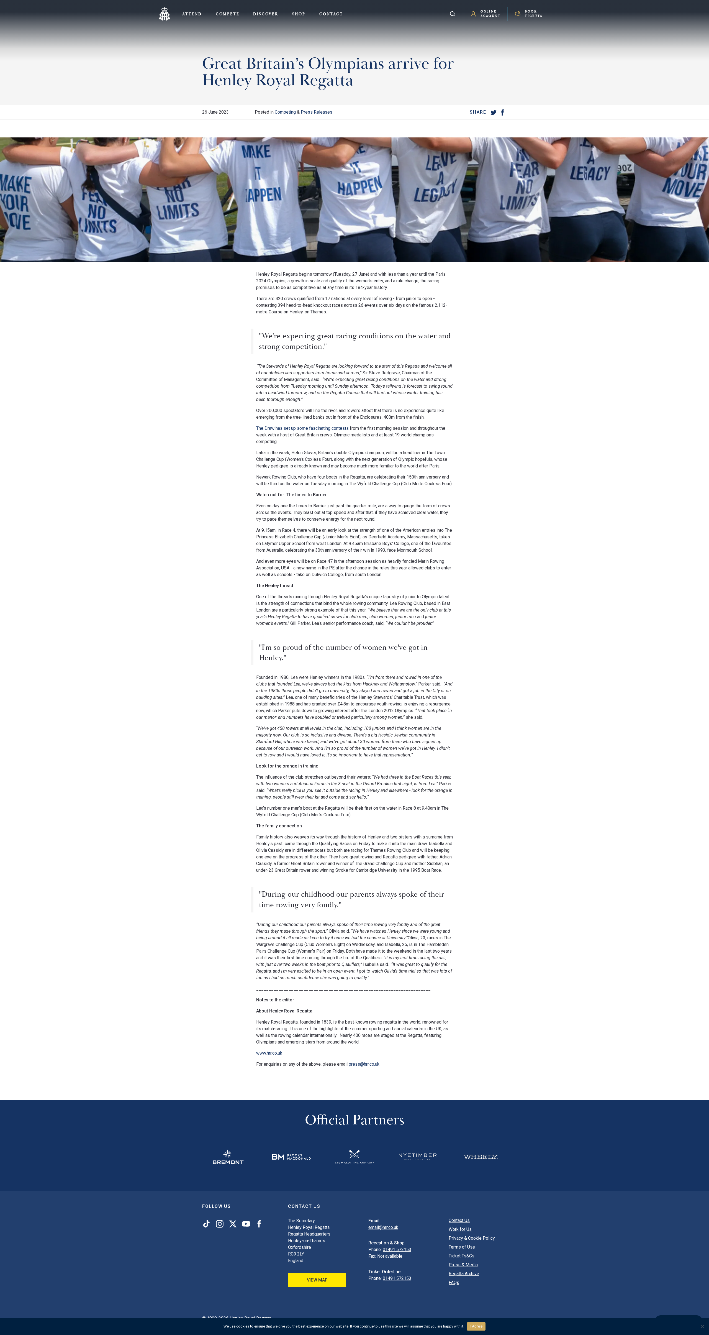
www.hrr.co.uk (269, 1053)
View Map (317, 1280)
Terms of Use (462, 1247)
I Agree (476, 1326)
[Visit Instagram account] (219, 1224)
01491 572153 (397, 1249)
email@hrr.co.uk (383, 1227)
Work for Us (460, 1229)
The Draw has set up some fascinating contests (302, 428)
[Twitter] (493, 112)
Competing (285, 112)
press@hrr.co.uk (364, 1064)
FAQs (454, 1282)
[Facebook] (502, 112)
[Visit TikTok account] (207, 1224)
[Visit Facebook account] (258, 1224)
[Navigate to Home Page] (164, 14)
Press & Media (463, 1264)
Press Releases (316, 112)
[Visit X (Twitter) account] (233, 1224)
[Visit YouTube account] (246, 1224)
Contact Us (459, 1220)
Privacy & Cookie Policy (472, 1238)
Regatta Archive (464, 1273)
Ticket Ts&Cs (461, 1256)
